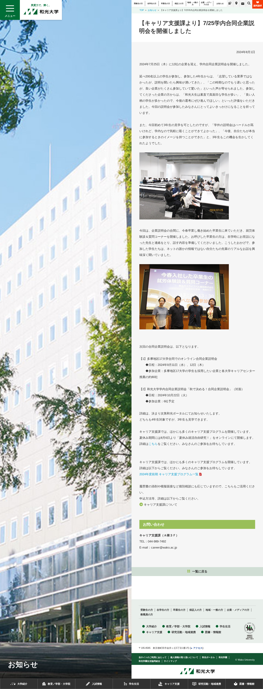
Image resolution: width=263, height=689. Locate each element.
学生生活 (225, 626)
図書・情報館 (213, 632)
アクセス (198, 648)
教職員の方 (146, 614)
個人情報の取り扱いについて (184, 657)
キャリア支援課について (160, 504)
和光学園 (223, 657)
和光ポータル (208, 657)
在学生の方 (151, 3)
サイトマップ (170, 661)
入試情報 (205, 626)
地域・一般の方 (192, 3)
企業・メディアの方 (206, 3)
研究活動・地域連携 (184, 632)
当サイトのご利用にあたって (153, 657)
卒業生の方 (165, 3)
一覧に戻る (199, 571)
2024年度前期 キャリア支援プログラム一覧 (168, 474)
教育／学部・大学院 (178, 626)
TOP (142, 10)
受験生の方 (138, 3)
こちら (153, 444)
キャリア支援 (154, 632)
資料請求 (257, 5)
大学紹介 (151, 626)
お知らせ (220, 3)
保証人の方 (179, 3)
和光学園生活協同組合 (149, 661)
